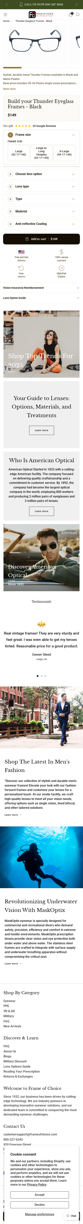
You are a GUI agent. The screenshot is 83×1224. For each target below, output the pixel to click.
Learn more (41, 430)
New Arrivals (12, 1026)
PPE (6, 1006)
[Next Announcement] (76, 4)
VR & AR (9, 1011)
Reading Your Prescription (21, 1071)
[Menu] (5, 14)
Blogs (7, 1056)
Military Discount (15, 1061)
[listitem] (41, 4)
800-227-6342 (13, 1139)
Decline (40, 1205)
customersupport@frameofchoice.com (30, 1134)
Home (6, 21)
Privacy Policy (37, 1184)
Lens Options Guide (16, 1066)
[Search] (78, 14)
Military (8, 1016)
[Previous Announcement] (6, 4)
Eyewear (9, 1001)
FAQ (6, 1021)
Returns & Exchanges (18, 1076)
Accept (39, 1195)
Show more (9, 88)
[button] (37, 676)
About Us (9, 1051)
